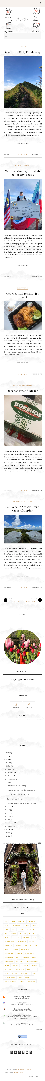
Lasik (36, 945)
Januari (10, 826)
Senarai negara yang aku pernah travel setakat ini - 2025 (22, 843)
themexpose (18, 1072)
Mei (9, 813)
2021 (7, 829)
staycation (31, 981)
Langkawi (28, 945)
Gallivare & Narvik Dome (23, 501)
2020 (7, 833)
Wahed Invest (25, 973)
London (15, 949)
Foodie (31, 934)
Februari (11, 823)
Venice (7, 973)
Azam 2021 (21, 922)
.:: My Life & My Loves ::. (22, 997)
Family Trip (22, 934)
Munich (19, 953)
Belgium (7, 926)
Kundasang (8, 945)
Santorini (15, 965)
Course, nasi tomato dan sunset (22, 295)
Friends (7, 938)
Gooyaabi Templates (24, 1069)
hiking (35, 973)
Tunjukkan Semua (37, 1029)
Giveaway (26, 938)
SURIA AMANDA (22, 1023)
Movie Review (9, 953)
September (12, 779)
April (9, 816)
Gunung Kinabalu (22, 165)
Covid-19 (35, 926)
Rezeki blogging (32, 961)
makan (20, 977)
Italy (34, 938)
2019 (7, 836)
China (27, 926)
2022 (7, 766)
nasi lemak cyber (10, 981)
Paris (18, 957)
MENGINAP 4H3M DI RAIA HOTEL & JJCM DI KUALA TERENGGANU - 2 (22, 1018)
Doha (13, 930)
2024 (7, 759)
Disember (11, 769)
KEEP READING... (22, 143)
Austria (12, 922)
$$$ (6, 922)
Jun (9, 810)
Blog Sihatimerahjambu (22, 1009)
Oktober (11, 776)
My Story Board (22, 1003)
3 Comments (37, 277)
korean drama (10, 977)
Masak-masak (25, 949)
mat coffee (29, 977)
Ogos (10, 782)
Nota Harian (9, 957)
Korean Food (9, 941)
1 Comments (37, 490)
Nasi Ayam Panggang (22, 998)
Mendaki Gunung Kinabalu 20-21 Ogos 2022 (23, 172)
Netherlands (29, 953)
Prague (34, 957)
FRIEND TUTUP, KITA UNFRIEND (22, 1005)
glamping (23, 46)
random (22, 981)
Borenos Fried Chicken (22, 385)
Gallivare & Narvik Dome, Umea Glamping (22, 508)
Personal (26, 957)
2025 (7, 756)
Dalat (7, 930)
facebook (29, 708)
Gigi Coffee (16, 938)
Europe (20, 930)
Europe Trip (30, 930)
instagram (16, 708)
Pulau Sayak (9, 961)
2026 (7, 753)
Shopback (24, 965)
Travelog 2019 (31, 969)
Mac (9, 820)
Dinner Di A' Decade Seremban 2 (22, 1025)
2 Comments (37, 587)
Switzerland (9, 969)
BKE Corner (31, 922)
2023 (7, 763)
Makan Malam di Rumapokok (22, 1011)
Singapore (34, 965)
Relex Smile (19, 961)
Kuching (32, 941)
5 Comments (37, 154)
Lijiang (7, 949)
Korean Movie (21, 941)
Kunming (18, 945)
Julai (9, 806)
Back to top (34, 1076)
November (11, 772)
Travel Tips (20, 969)
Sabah (7, 965)
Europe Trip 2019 (10, 934)
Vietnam (14, 973)
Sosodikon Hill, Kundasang (23, 52)
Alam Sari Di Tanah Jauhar (22, 1015)
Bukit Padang (22, 288)
